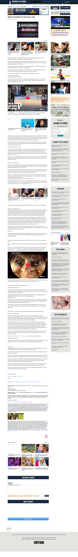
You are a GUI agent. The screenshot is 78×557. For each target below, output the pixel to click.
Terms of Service (39, 534)
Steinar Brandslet (19, 376)
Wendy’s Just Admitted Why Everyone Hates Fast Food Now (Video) (60, 166)
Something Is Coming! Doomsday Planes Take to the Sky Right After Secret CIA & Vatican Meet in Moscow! (60, 285)
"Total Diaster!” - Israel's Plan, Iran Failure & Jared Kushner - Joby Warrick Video (60, 274)
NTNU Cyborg (16, 112)
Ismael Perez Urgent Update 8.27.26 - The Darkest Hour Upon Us (60, 218)
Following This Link (12, 430)
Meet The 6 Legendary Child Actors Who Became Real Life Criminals (41, 129)
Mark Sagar (14, 250)
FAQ (25, 534)
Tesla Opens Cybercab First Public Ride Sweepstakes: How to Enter (59, 347)
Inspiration (45, 3)
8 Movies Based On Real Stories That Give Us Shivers (14, 469)
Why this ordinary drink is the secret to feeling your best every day (27, 129)
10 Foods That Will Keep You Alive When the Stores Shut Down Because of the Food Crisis (60, 318)
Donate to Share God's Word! (60, 35)
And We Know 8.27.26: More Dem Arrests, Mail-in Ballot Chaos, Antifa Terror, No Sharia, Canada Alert (60, 158)
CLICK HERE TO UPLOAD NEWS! (65, 14)
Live (48, 3)
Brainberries (9, 201)
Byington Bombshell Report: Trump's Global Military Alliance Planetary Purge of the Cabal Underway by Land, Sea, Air (60, 150)
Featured (13, 3)
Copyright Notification (49, 534)
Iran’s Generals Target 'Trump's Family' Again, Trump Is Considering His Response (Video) (60, 281)
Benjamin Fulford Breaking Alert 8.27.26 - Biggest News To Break (59, 146)
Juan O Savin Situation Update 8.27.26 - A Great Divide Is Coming (60, 211)
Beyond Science (26, 3)
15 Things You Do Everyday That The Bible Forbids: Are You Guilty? (28, 469)
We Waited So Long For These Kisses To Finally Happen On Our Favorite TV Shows (60, 54)
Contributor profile (18, 13)
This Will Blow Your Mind (56, 257)
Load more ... (28, 519)
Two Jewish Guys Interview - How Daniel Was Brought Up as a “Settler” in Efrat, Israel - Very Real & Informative (60, 328)
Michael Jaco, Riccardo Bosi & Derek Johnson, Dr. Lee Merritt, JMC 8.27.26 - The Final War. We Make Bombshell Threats (60, 175)
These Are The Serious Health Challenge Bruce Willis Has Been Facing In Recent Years (14, 198)
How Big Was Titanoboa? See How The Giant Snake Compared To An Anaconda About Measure (60, 67)
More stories (23, 13)
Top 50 (53, 3)
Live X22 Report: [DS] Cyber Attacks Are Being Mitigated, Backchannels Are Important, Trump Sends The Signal (60, 203)
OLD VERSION (65, 8)
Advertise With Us (19, 534)
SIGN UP (55, 126)
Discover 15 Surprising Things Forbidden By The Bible (60, 309)
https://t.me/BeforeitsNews (56, 112)
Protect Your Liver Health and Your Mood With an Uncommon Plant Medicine (60, 340)
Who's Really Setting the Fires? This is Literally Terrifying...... (59, 200)
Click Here (17, 392)
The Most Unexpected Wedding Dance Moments (14, 129)
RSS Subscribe (58, 534)
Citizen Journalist (33, 392)
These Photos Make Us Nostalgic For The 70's (60, 94)
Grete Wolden (11, 376)
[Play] (60, 22)
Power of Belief (32, 3)
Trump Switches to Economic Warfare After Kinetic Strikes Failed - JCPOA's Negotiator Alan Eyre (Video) (60, 289)
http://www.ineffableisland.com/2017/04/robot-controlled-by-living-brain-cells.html (26, 381)
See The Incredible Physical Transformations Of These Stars (27, 198)
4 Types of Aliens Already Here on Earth (59, 336)
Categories (67, 3)
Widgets (64, 534)
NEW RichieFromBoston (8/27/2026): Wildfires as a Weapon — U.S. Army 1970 (60, 193)
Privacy (33, 534)
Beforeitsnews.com (16, 6)
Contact (29, 534)
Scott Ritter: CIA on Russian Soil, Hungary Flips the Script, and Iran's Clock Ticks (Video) (60, 260)
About (13, 534)
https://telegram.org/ (65, 109)
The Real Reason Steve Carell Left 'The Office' (41, 198)
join (13, 388)
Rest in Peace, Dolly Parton (57, 321)
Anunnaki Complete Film (56, 172)
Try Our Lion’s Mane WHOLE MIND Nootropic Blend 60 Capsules (20, 402)
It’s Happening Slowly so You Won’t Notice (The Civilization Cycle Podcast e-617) (60, 324)
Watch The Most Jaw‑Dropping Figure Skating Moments (60, 81)
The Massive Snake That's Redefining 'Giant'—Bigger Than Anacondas (28, 455)
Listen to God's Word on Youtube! (60, 32)
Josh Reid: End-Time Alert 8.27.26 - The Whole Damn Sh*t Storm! (59, 215)
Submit (60, 135)
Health (21, 3)
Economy (17, 3)
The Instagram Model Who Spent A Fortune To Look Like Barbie (41, 469)
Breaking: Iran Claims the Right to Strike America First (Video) (59, 277)
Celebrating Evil (55, 349)
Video (51, 3)
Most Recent (58, 3)
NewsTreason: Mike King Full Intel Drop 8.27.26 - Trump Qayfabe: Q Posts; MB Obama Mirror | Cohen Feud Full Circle (60, 227)
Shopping (62, 3)
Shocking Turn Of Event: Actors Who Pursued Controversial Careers (41, 455)
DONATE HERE (55, 8)
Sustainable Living (39, 3)
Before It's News (19, 1)
